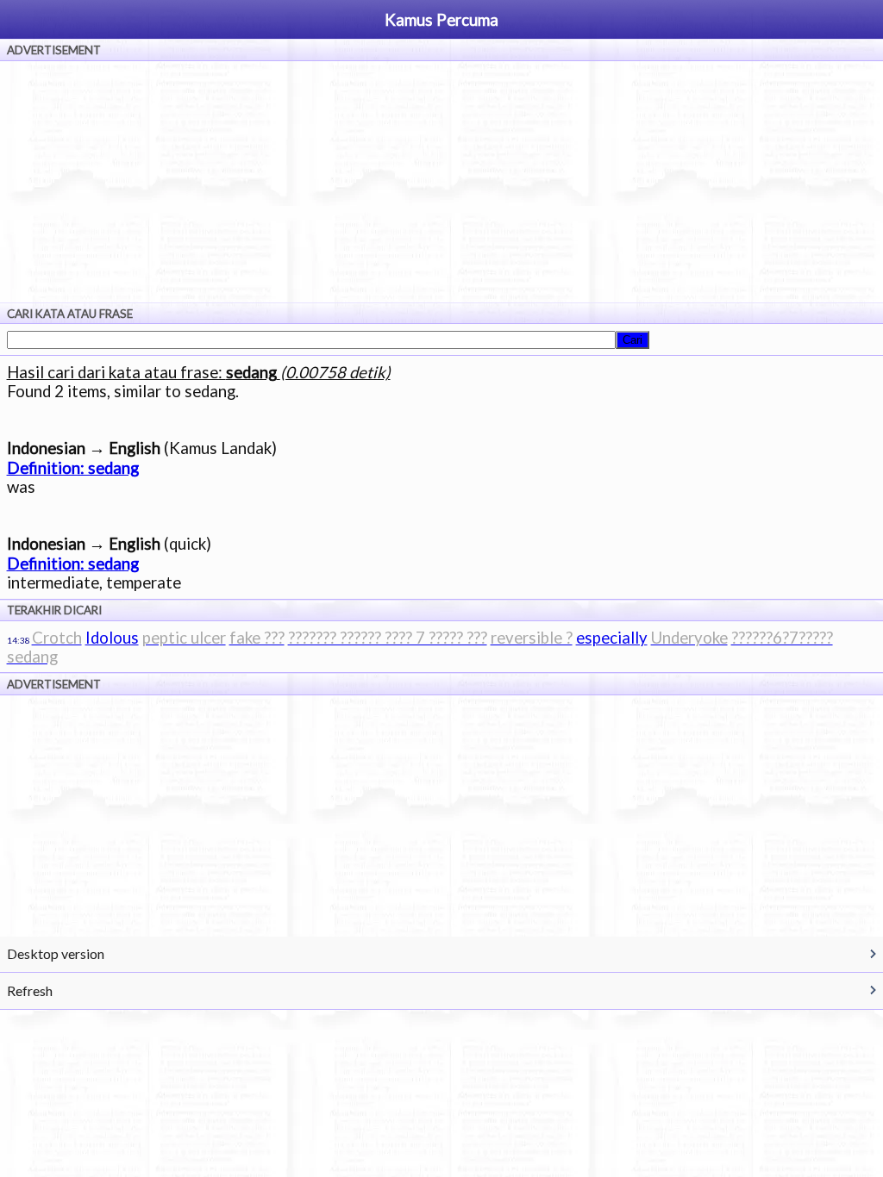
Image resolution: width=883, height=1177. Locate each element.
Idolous (112, 637)
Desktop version (55, 953)
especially (612, 637)
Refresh (30, 990)
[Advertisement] (441, 181)
